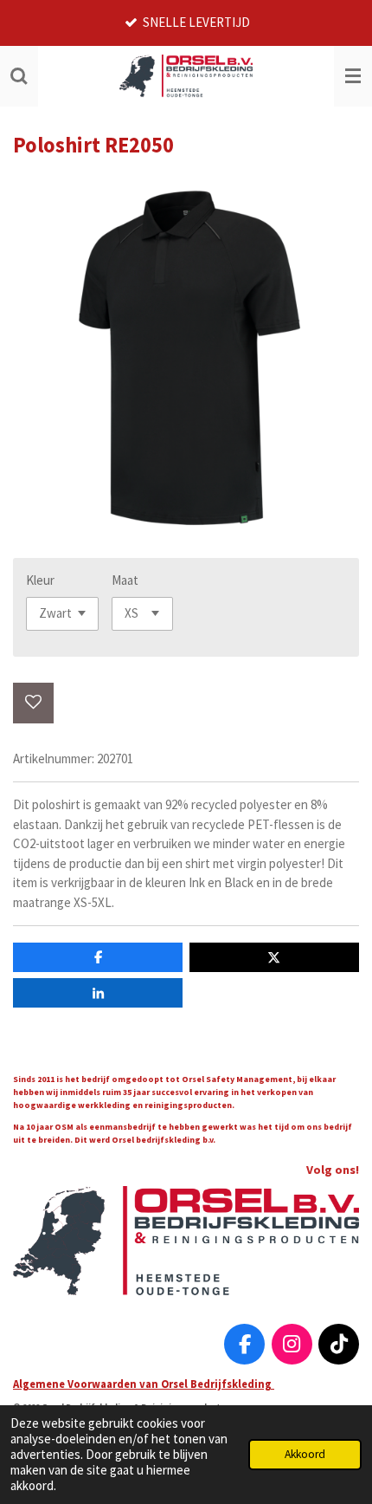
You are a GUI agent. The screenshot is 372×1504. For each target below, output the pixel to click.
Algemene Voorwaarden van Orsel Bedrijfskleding (143, 1384)
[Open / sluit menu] (353, 76)
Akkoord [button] (305, 1454)
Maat (125, 580)
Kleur (40, 580)
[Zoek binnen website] (19, 76)
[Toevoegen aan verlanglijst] (33, 703)
